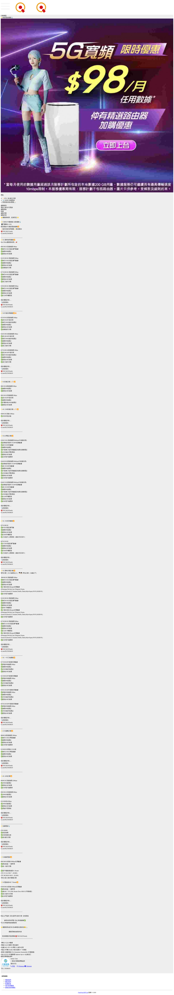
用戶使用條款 (9, 985)
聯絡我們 (8, 980)
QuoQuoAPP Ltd (83, 992)
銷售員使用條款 (10, 987)
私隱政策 (8, 983)
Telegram (29, 966)
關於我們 (8, 982)
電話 (13, 966)
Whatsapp (21, 966)
